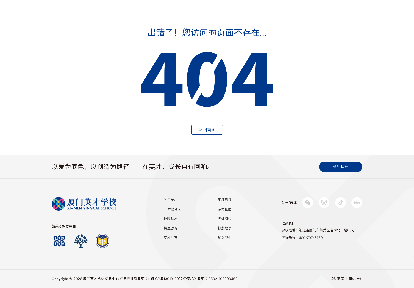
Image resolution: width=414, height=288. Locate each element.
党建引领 (225, 219)
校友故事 (225, 228)
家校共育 (170, 238)
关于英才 (170, 200)
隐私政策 (337, 279)
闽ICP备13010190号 (166, 279)
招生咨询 (44, 18)
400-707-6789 (311, 238)
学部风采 (225, 200)
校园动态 (170, 219)
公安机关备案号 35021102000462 (210, 279)
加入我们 (225, 238)
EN (29, 18)
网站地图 (355, 279)
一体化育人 (172, 209)
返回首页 (207, 129)
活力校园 (225, 209)
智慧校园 (66, 18)
